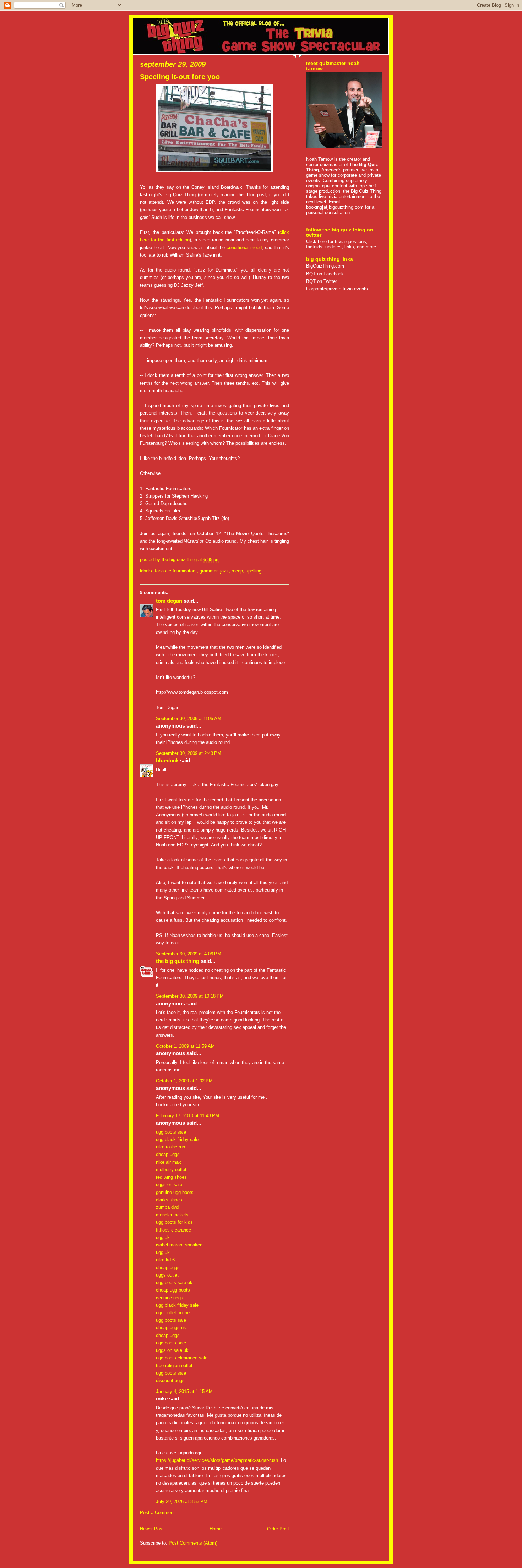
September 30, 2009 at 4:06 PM (188, 953)
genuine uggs (169, 1297)
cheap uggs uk (171, 1327)
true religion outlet (174, 1365)
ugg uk (163, 1237)
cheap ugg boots (173, 1290)
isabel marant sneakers (180, 1245)
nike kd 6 (165, 1259)
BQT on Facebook (325, 273)
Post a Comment (157, 1512)
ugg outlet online (173, 1312)
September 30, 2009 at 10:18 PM (190, 996)
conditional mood (244, 247)
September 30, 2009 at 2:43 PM (188, 753)
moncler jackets (172, 1214)
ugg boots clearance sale (181, 1357)
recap (237, 571)
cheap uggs (168, 1154)
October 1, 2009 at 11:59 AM (185, 1046)
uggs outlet (167, 1275)
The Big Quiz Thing (177, 961)
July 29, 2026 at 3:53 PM (181, 1501)
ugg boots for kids (174, 1222)
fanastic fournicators (176, 571)
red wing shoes (171, 1177)
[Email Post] (222, 559)
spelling (253, 571)
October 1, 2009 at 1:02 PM (184, 1081)
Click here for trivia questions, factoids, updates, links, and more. (341, 244)
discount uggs (170, 1380)
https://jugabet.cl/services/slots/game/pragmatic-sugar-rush (217, 1460)
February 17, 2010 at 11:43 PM (187, 1115)
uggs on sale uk (172, 1350)
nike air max (168, 1162)
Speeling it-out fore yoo (180, 77)
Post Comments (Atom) (193, 1543)
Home (216, 1528)
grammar (208, 571)
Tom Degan (169, 601)
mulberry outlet (171, 1169)
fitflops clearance (173, 1230)
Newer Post (152, 1528)
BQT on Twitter (321, 281)
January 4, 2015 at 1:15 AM (184, 1391)
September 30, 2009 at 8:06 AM (188, 718)
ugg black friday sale (177, 1139)
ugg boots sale (171, 1132)
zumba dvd (167, 1207)
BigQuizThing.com (325, 266)
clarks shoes (169, 1199)
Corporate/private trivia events (337, 288)
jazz (224, 571)
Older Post (278, 1528)
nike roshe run (170, 1147)
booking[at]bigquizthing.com (335, 207)
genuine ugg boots (175, 1192)
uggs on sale (169, 1184)
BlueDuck (167, 760)
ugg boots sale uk (174, 1282)
